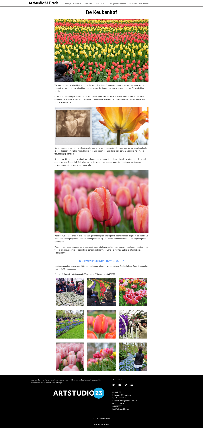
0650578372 (109, 274)
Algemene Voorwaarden (101, 424)
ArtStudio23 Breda (44, 3)
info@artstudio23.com (118, 4)
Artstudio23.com (104, 419)
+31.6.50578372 (101, 4)
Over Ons (133, 4)
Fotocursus (88, 4)
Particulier (77, 4)
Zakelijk (68, 4)
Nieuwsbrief (143, 4)
